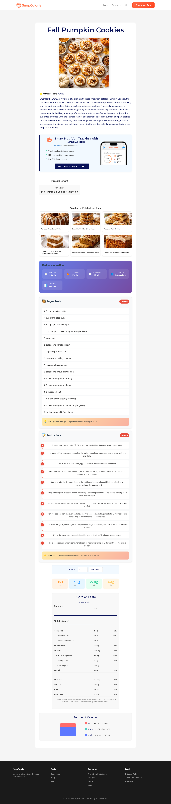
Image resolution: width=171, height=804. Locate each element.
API (126, 5)
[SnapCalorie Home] (29, 5)
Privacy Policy (131, 774)
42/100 (61, 94)
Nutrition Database (97, 774)
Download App (143, 5)
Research (116, 5)
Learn (91, 781)
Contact (129, 781)
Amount (72, 569)
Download (55, 774)
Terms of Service (133, 777)
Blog (105, 5)
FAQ (90, 785)
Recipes (92, 777)
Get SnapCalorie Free (72, 166)
